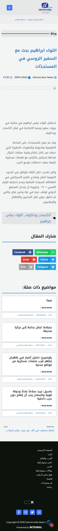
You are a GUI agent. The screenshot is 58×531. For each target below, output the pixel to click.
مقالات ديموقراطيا (44, 470)
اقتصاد (49, 478)
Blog (54, 33)
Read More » (46, 308)
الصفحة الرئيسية (44, 450)
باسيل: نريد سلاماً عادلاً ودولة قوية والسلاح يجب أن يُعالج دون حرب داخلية (31, 395)
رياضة (49, 487)
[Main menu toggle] (9, 7)
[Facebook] (19, 512)
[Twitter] (32, 512)
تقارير (49, 466)
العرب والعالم (46, 458)
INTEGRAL (36, 527)
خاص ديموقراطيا (44, 462)
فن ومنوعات (46, 482)
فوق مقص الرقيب (44, 474)
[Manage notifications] (52, 525)
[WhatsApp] (39, 512)
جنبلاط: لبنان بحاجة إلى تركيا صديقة (33, 329)
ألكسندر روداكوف (38, 215)
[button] (45, 252)
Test (49, 300)
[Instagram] (25, 512)
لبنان (50, 454)
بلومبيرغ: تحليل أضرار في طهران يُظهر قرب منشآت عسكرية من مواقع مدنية (30, 361)
